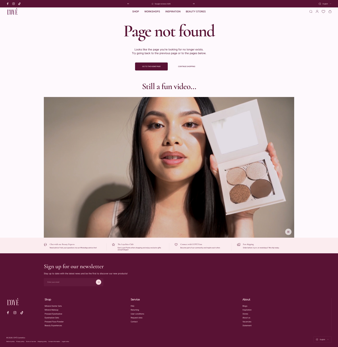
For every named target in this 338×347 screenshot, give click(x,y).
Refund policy (10, 341)
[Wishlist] (323, 11)
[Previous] (128, 3)
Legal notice (65, 341)
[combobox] (325, 3)
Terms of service (31, 341)
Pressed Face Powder (54, 321)
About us (246, 317)
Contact (134, 321)
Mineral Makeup (51, 310)
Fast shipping (248, 244)
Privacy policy (20, 341)
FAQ (132, 306)
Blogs (245, 306)
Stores (245, 314)
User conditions (137, 314)
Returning (135, 310)
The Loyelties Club (125, 244)
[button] (288, 232)
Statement (247, 325)
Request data (136, 317)
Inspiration (247, 310)
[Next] (194, 3)
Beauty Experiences (53, 325)
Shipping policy (42, 341)
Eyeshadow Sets (52, 317)
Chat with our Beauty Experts (62, 244)
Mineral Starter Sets (53, 306)
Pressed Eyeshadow (53, 314)
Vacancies (247, 321)
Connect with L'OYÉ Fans (191, 244)
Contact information (54, 341)
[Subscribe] (98, 282)
